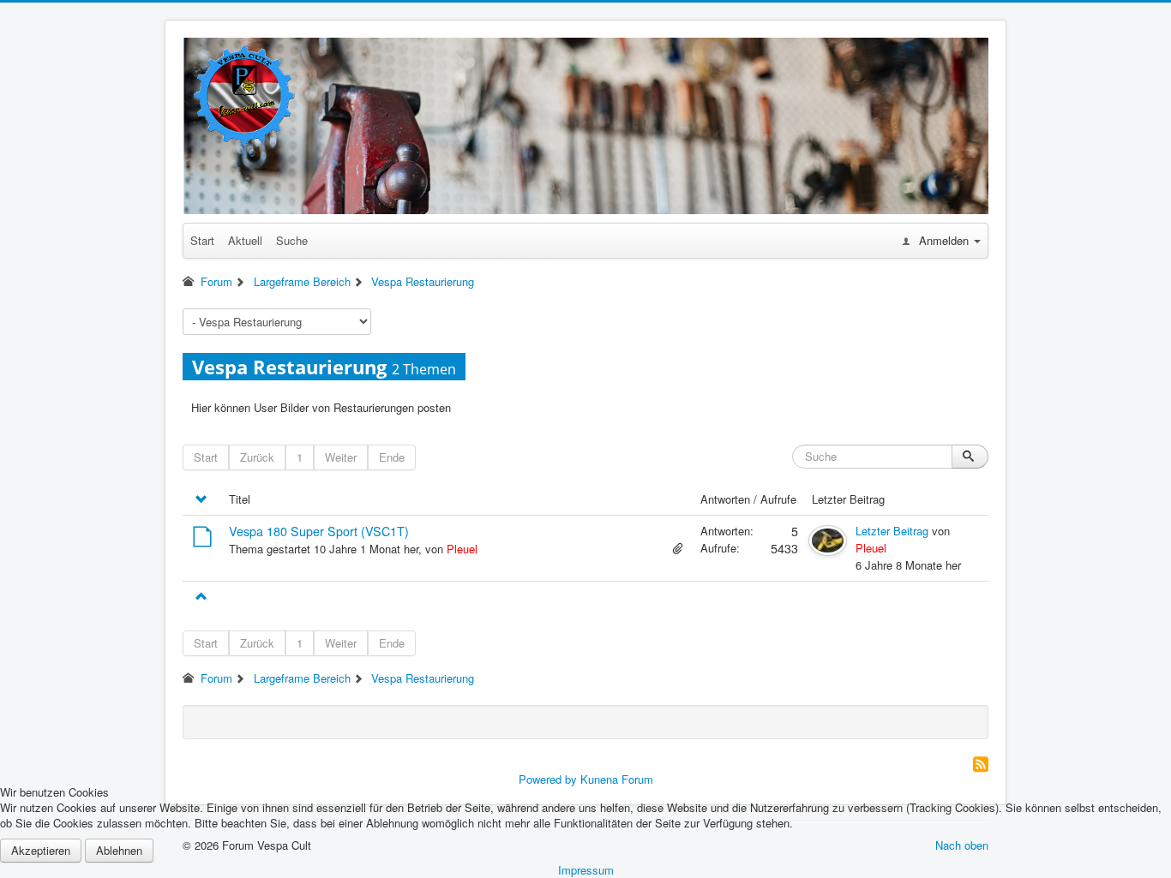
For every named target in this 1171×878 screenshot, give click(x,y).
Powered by (548, 779)
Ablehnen (119, 850)
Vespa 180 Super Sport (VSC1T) (319, 531)
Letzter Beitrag (892, 531)
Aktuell (245, 240)
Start (202, 240)
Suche (292, 240)
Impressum (586, 870)
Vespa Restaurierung (289, 366)
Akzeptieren (40, 850)
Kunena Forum (616, 779)
